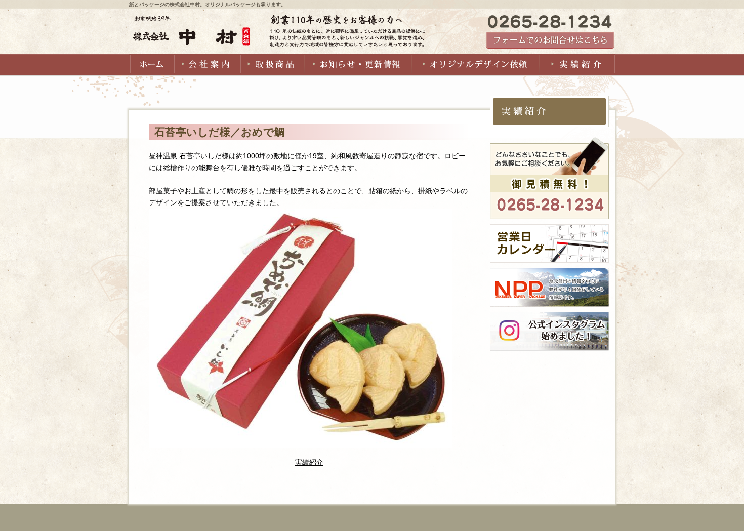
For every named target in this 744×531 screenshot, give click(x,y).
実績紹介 (309, 462)
